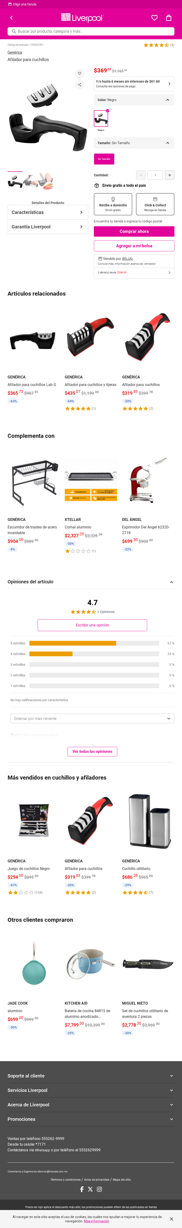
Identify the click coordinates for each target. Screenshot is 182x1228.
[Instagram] (99, 1189)
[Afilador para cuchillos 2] (30, 181)
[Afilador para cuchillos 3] (45, 181)
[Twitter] (90, 1189)
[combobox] (92, 718)
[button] (156, 45)
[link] (34, 354)
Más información (96, 1221)
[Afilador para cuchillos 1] (15, 181)
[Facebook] (82, 1189)
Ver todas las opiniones (92, 751)
